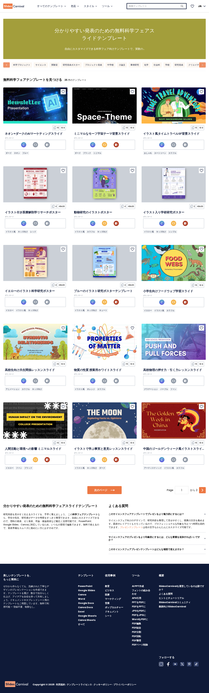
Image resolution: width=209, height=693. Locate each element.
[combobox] (157, 6)
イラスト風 (11, 231)
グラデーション (151, 389)
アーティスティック (153, 468)
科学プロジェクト (21, 64)
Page (170, 490)
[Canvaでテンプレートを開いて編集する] (23, 144)
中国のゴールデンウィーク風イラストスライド (174, 449)
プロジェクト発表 (93, 64)
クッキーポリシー (103, 684)
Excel (81, 611)
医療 (107, 594)
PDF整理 (136, 640)
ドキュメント (112, 611)
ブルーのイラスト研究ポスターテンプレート (103, 291)
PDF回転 (136, 636)
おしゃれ (148, 153)
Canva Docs (85, 607)
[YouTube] (175, 664)
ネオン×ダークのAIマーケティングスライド (34, 134)
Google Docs (86, 603)
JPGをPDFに (139, 610)
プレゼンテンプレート (131, 527)
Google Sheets (87, 615)
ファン (173, 389)
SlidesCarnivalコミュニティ (175, 602)
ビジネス (109, 590)
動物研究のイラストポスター (93, 212)
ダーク (9, 153)
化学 (146, 64)
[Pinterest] (189, 664)
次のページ (100, 490)
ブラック (87, 153)
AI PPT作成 (138, 586)
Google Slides (86, 590)
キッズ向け (23, 231)
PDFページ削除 (140, 644)
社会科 (157, 64)
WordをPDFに (140, 619)
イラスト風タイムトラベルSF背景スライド (171, 134)
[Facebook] (168, 664)
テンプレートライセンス (79, 684)
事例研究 (134, 64)
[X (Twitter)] (182, 664)
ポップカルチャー (114, 607)
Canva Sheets (87, 620)
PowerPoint (85, 586)
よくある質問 (166, 593)
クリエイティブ (195, 64)
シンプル (172, 231)
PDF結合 (136, 627)
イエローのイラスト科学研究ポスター (30, 291)
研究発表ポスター (71, 64)
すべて (81, 624)
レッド (33, 231)
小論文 (122, 64)
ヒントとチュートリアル (171, 598)
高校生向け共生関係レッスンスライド (30, 370)
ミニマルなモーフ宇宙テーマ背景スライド (102, 134)
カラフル (172, 153)
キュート (103, 310)
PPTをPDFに (139, 602)
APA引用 (136, 598)
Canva (82, 594)
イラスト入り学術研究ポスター (163, 212)
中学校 (110, 64)
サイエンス (40, 64)
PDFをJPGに (139, 615)
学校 (167, 64)
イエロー (10, 310)
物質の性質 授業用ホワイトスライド (98, 370)
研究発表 (179, 64)
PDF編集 (136, 623)
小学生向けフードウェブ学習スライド (168, 291)
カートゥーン (160, 153)
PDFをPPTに (139, 606)
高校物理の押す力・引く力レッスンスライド (172, 370)
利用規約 (61, 684)
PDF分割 (136, 632)
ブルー (25, 153)
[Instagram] (161, 664)
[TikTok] (196, 664)
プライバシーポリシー (124, 684)
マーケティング (113, 598)
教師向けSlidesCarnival (172, 606)
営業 (107, 603)
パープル (164, 389)
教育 (107, 586)
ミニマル (97, 153)
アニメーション (12, 389)
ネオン (17, 153)
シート (108, 615)
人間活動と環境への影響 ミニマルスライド (33, 449)
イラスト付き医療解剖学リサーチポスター (33, 212)
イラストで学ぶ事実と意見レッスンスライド (103, 449)
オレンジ (91, 389)
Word (81, 598)
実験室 (54, 64)
